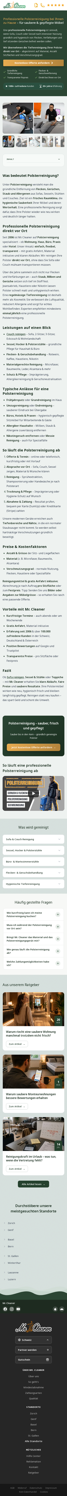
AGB (12, 1487)
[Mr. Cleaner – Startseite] (33, 1326)
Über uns (33, 1376)
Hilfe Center (33, 1456)
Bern (33, 1430)
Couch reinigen (16, 334)
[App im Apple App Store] (55, 1309)
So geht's (33, 1381)
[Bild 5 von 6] (60, 141)
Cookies (44, 1491)
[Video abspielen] (33, 793)
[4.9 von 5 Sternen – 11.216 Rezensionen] (55, 5)
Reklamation (33, 1461)
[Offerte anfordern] (36, 5)
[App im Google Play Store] (61, 1309)
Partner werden (27, 1349)
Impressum (51, 1487)
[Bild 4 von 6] (47, 141)
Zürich (33, 1413)
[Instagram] (11, 1309)
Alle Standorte (33, 1441)
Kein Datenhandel (28, 1491)
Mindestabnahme (33, 1387)
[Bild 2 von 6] (21, 141)
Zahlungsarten (33, 1392)
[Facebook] (5, 1309)
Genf (33, 1419)
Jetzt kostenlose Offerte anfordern (33, 747)
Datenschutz (36, 1487)
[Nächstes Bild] (59, 118)
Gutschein (24, 1359)
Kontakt (33, 1467)
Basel (33, 1424)
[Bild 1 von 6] (8, 141)
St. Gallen (33, 1435)
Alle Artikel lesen (33, 1184)
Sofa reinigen (15, 677)
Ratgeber (33, 1472)
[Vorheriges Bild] (8, 118)
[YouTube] (18, 1309)
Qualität (33, 1398)
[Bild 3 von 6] (34, 141)
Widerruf (22, 1487)
